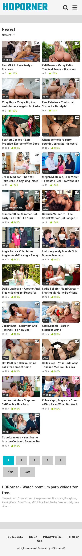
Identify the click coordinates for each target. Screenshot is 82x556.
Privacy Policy (52, 536)
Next (10, 471)
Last (27, 471)
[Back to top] (75, 548)
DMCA (33, 536)
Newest (6, 35)
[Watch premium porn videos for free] (26, 7)
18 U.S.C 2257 (14, 536)
